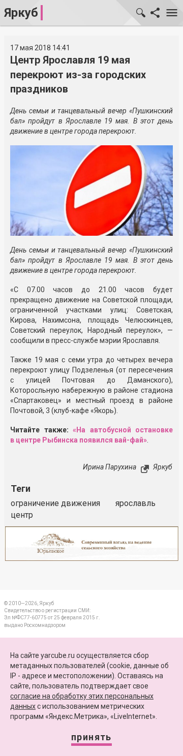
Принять (91, 737)
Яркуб (21, 13)
